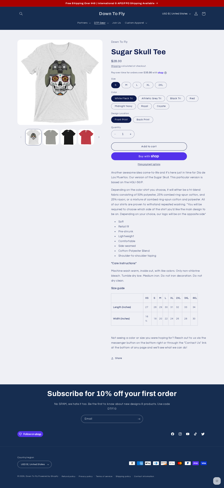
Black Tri (175, 98)
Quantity (116, 127)
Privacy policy (85, 476)
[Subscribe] (139, 419)
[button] (21, 14)
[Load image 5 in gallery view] (69, 137)
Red (192, 98)
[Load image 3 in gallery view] (51, 137)
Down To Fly (32, 476)
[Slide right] (98, 137)
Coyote (161, 106)
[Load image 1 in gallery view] (33, 137)
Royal (144, 106)
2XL (161, 85)
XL (148, 85)
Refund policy (68, 476)
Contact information (144, 476)
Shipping (116, 66)
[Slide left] (21, 137)
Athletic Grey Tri (151, 98)
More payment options (149, 164)
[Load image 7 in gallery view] (86, 137)
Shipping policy (123, 476)
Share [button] (118, 358)
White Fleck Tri (124, 98)
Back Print (143, 119)
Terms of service (104, 476)
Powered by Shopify (48, 476)
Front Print (121, 119)
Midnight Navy (123, 106)
